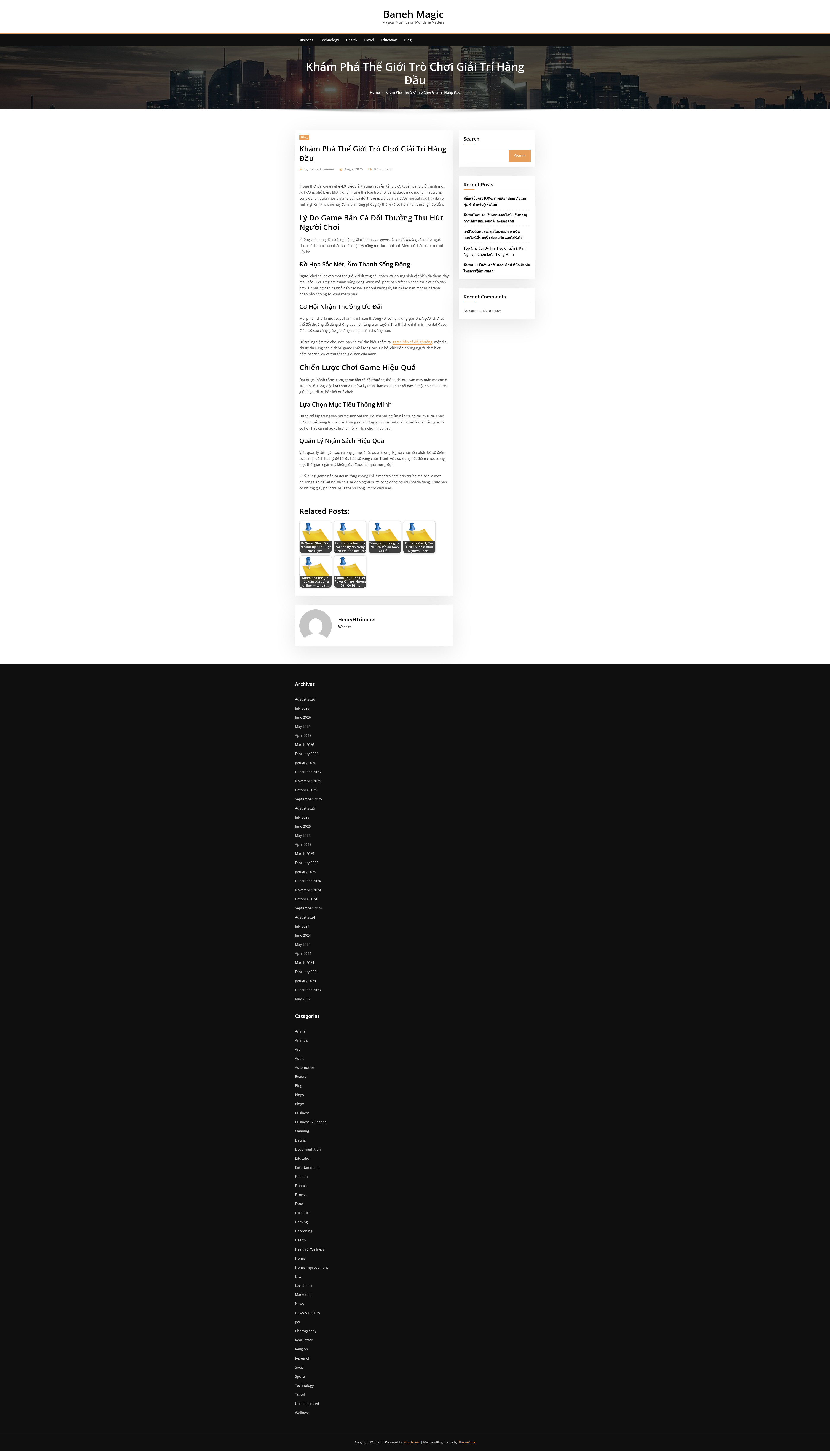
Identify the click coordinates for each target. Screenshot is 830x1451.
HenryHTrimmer (319, 169)
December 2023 (308, 990)
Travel (369, 40)
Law (298, 1276)
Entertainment (307, 1167)
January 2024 (305, 980)
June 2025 (303, 826)
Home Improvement (311, 1267)
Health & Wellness (310, 1249)
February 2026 (306, 753)
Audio (300, 1058)
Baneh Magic (413, 14)
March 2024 (304, 962)
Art (297, 1049)
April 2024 (303, 953)
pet (297, 1322)
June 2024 (303, 935)
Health (351, 40)
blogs (299, 1094)
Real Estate (304, 1340)
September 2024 (308, 908)
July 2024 (302, 926)
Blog (408, 40)
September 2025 (308, 799)
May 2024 (302, 944)
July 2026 (302, 708)
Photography (305, 1331)
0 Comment (383, 169)
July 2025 (302, 817)
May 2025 (302, 835)
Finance (301, 1185)
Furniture (302, 1213)
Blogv (299, 1103)
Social (300, 1367)
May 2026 (302, 726)
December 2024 (308, 881)
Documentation (308, 1149)
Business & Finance (310, 1122)
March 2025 (304, 853)
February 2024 (306, 971)
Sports (300, 1376)
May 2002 (302, 999)
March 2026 (304, 744)
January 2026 (305, 762)
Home (375, 92)
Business (305, 40)
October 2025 (306, 790)
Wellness (302, 1412)
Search (471, 138)
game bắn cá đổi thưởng (412, 342)
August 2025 (305, 808)
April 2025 (303, 844)
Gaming (301, 1222)
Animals (301, 1040)
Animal (300, 1031)
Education (389, 40)
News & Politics (307, 1312)
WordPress (412, 1442)
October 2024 (306, 899)
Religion (301, 1349)
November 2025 (308, 781)
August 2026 (305, 699)
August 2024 (305, 917)
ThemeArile (466, 1442)
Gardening (303, 1231)
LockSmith (303, 1285)
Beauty (300, 1076)
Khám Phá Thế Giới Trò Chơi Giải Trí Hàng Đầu (422, 92)
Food (299, 1203)
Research (302, 1358)
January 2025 (305, 871)
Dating (300, 1140)
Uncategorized (307, 1403)
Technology (329, 40)
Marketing (303, 1294)
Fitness (300, 1194)
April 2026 (303, 735)
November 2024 (308, 890)
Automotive (304, 1067)
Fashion (301, 1176)
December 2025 (308, 772)
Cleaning (302, 1131)
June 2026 (303, 717)
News (299, 1303)
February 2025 (306, 862)
